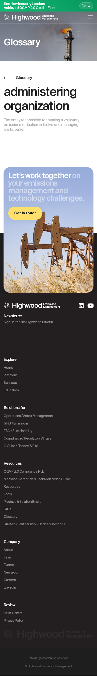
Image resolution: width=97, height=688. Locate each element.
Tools (8, 494)
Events (9, 565)
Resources (12, 486)
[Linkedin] (81, 305)
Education (11, 390)
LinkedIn (10, 587)
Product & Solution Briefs (22, 501)
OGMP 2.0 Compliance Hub (24, 471)
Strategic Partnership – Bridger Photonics (35, 524)
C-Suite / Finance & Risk (21, 446)
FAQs (8, 509)
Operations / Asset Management (28, 416)
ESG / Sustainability (18, 431)
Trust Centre (13, 613)
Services (10, 383)
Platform (10, 375)
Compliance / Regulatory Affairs (27, 438)
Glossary (10, 517)
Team (8, 557)
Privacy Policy (14, 620)
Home (8, 368)
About (8, 550)
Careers (10, 580)
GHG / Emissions (16, 423)
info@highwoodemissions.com (48, 658)
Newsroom (12, 572)
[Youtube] (90, 305)
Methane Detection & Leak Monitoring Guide (37, 479)
